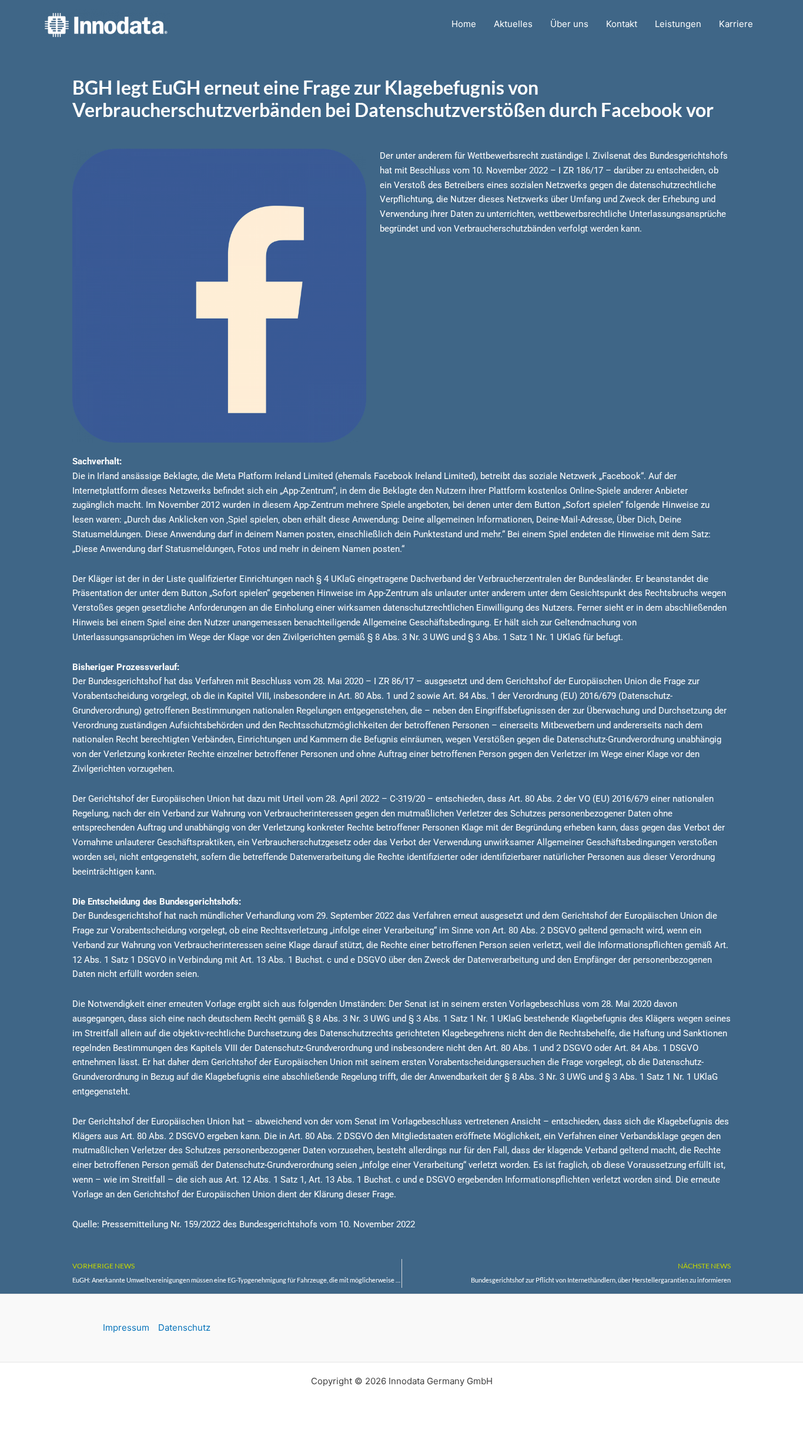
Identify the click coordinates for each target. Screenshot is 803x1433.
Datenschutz (184, 1327)
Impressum (126, 1327)
